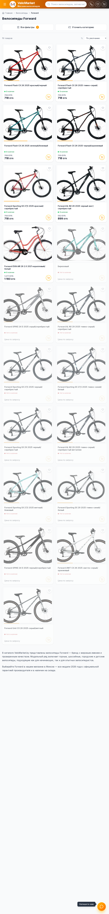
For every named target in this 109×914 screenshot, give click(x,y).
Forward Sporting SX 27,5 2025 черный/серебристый (23, 388)
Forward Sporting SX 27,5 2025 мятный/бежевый (23, 508)
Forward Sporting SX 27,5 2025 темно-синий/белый (80, 388)
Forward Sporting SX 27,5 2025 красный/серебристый (23, 207)
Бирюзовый (63, 266)
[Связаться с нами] (101, 906)
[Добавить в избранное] (49, 47)
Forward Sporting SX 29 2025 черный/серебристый (22, 448)
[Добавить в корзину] (48, 97)
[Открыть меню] (4, 4)
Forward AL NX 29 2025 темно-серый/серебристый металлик (76, 448)
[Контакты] (91, 4)
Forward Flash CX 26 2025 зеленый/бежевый (26, 146)
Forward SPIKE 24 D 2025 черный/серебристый (27, 568)
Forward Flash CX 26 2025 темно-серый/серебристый (78, 86)
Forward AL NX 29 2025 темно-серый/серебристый (76, 327)
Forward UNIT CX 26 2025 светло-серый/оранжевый (78, 569)
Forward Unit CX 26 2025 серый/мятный (23, 628)
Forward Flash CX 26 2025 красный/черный (25, 85)
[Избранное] (97, 4)
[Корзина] (104, 4)
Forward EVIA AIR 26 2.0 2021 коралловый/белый (24, 267)
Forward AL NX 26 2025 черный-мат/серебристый (76, 207)
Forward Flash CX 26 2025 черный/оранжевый (80, 146)
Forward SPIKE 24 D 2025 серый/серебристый (26, 326)
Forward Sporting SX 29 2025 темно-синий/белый (79, 508)
